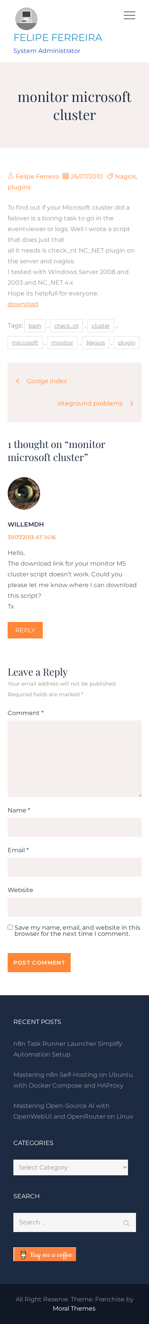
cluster (101, 325)
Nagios (125, 176)
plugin (126, 342)
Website (20, 890)
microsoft (25, 342)
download (23, 304)
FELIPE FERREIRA (57, 37)
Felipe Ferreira (37, 176)
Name (19, 810)
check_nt (66, 325)
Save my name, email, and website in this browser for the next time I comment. (77, 931)
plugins (19, 187)
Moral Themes (74, 1308)
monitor (62, 342)
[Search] (126, 1222)
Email (18, 850)
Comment (26, 713)
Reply (25, 630)
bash (35, 325)
